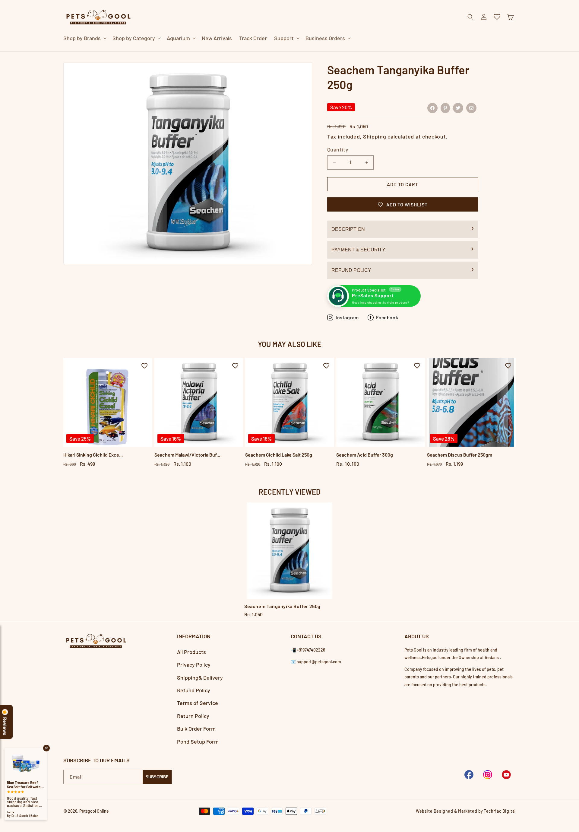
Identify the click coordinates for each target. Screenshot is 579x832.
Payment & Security (358, 249)
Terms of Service (197, 703)
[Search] (387, 51)
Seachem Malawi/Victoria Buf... (187, 454)
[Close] (402, 51)
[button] (84, 38)
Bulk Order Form (196, 728)
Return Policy (193, 715)
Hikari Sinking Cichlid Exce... (93, 454)
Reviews (5, 726)
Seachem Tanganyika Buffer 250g (282, 606)
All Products (191, 652)
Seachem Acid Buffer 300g (364, 454)
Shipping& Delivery (200, 677)
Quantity (337, 149)
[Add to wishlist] (144, 365)
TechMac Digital (500, 811)
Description (348, 229)
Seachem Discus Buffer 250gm (459, 454)
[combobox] (282, 51)
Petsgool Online (94, 811)
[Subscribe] (157, 777)
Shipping (374, 136)
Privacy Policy (193, 664)
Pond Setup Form (198, 741)
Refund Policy (351, 270)
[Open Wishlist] (497, 17)
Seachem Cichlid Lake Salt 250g (278, 454)
